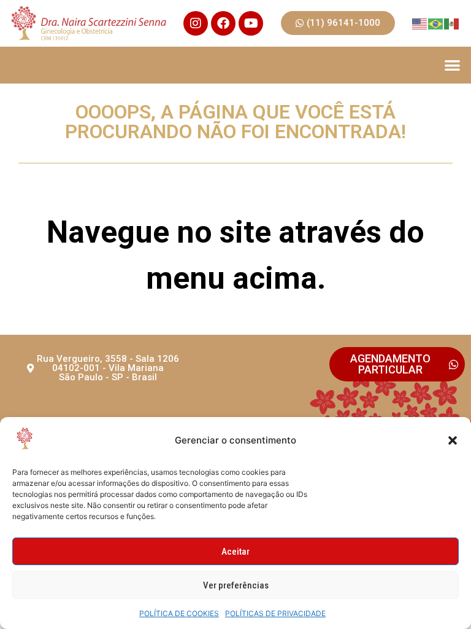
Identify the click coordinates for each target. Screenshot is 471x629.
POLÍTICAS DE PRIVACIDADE (275, 613)
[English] (420, 23)
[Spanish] (452, 23)
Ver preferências (236, 585)
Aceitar (235, 551)
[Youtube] (251, 23)
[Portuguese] (436, 23)
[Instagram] (195, 23)
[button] (452, 440)
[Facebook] (223, 23)
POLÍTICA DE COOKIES (179, 613)
